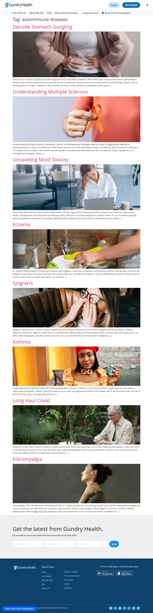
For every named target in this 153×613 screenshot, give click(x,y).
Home (44, 572)
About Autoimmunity (66, 12)
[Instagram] (125, 608)
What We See (36, 12)
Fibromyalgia (27, 459)
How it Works (19, 12)
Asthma (21, 341)
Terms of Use (62, 608)
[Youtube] (120, 608)
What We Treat (47, 580)
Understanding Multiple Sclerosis (50, 91)
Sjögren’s (23, 283)
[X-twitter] (115, 608)
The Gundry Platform (72, 576)
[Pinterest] (138, 608)
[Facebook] (111, 608)
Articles (67, 584)
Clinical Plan (68, 580)
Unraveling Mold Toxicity (41, 159)
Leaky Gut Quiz (90, 12)
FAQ (49, 12)
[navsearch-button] (147, 5)
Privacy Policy (50, 608)
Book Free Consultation (117, 12)
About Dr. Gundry (71, 572)
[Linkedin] (134, 608)
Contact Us (46, 588)
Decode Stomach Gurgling (42, 26)
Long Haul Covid (31, 400)
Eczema (21, 224)
